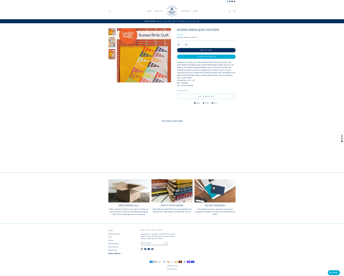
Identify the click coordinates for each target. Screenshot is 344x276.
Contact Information (114, 234)
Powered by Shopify (172, 269)
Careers (110, 231)
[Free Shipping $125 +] (129, 190)
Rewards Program (113, 244)
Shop (149, 11)
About (195, 11)
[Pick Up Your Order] (172, 190)
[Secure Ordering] (215, 190)
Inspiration (186, 11)
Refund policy (112, 250)
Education (158, 11)
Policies (110, 240)
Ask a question (206, 96)
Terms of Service (113, 247)
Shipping (180, 37)
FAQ (109, 237)
